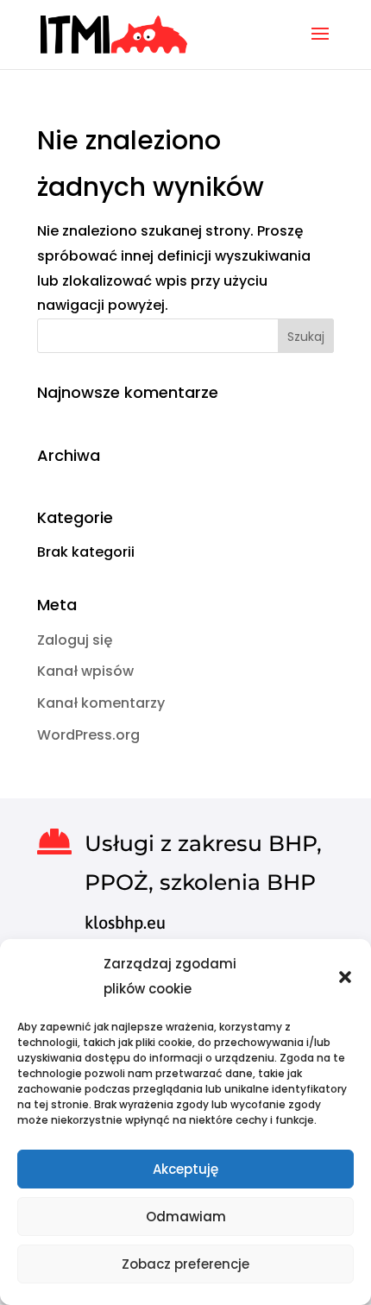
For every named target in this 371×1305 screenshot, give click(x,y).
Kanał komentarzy (101, 703)
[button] (345, 977)
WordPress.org (88, 735)
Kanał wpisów (85, 671)
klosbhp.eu (125, 922)
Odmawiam (186, 1216)
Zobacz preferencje (185, 1264)
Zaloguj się (74, 640)
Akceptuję (185, 1169)
